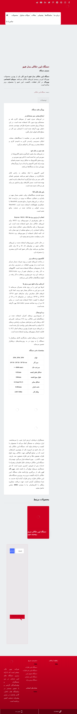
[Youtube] (41, 2)
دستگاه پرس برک (31, 680)
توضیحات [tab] (43, 100)
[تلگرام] (57, 2)
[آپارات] (61, 2)
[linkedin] (45, 2)
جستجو (12, 551)
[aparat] (29, 694)
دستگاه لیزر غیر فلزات (30, 670)
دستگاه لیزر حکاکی (39, 92)
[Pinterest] (53, 2)
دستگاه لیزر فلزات (31, 667)
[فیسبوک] (69, 2)
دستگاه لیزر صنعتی (31, 677)
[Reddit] (37, 2)
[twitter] (49, 2)
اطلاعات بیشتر (37, 528)
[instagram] (32, 694)
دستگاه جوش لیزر (31, 673)
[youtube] (32, 698)
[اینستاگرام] (65, 2)
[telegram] (26, 694)
